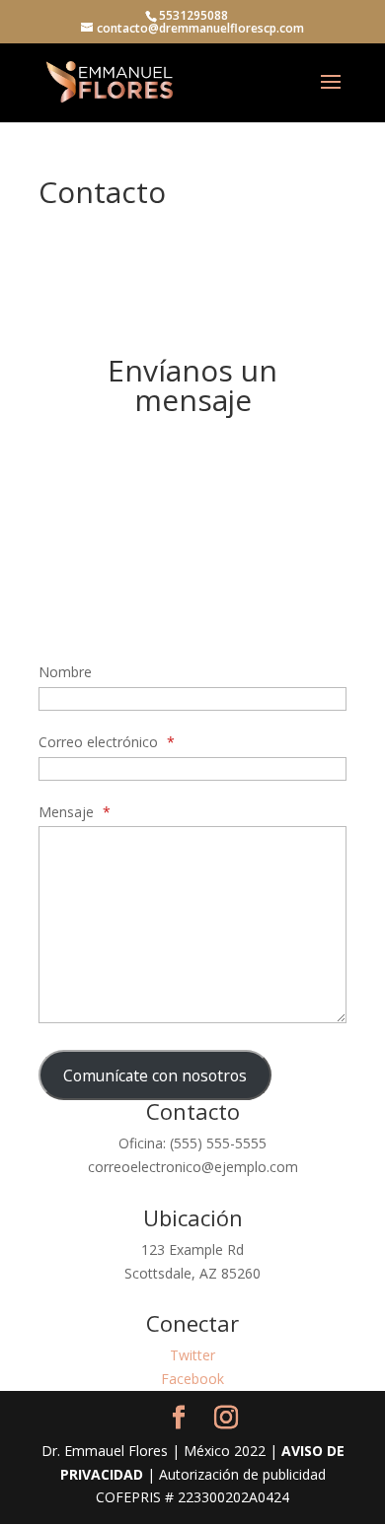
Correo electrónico (106, 741)
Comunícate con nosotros (155, 1075)
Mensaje (74, 811)
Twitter (192, 1355)
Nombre (65, 671)
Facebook (192, 1378)
